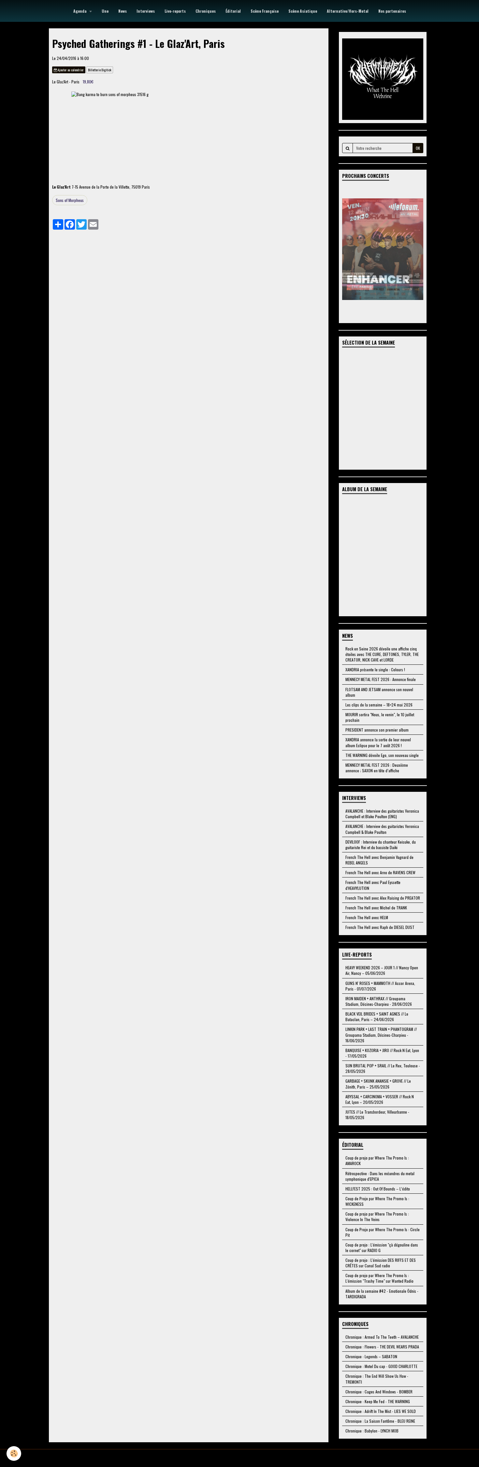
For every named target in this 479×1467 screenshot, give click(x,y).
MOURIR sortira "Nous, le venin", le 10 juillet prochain (379, 717)
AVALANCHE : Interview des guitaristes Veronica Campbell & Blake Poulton (382, 828)
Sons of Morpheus (70, 200)
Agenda (80, 11)
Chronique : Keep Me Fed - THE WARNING (377, 1401)
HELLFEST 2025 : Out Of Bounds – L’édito (377, 1188)
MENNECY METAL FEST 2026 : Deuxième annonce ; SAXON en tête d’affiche (376, 767)
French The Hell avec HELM (366, 917)
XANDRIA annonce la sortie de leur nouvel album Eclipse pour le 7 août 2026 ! (378, 742)
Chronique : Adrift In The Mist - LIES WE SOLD (380, 1411)
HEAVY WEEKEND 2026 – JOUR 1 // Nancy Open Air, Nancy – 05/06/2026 (381, 970)
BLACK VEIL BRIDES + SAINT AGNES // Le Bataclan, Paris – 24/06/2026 (376, 1016)
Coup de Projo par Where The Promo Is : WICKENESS (377, 1201)
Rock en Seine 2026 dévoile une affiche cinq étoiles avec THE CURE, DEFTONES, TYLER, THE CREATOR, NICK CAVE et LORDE (382, 654)
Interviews (146, 11)
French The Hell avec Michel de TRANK (376, 907)
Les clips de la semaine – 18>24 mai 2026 (379, 704)
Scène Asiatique (302, 11)
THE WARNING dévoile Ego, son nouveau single (382, 755)
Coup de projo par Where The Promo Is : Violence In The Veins (377, 1216)
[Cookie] (14, 1453)
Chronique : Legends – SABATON (371, 1356)
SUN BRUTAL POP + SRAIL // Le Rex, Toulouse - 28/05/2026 (382, 1068)
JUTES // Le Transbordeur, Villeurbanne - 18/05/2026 (377, 1114)
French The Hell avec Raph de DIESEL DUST (379, 927)
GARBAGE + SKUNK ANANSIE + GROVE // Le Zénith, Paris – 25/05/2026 (378, 1083)
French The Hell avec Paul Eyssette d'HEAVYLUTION (372, 884)
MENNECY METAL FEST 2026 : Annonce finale (380, 679)
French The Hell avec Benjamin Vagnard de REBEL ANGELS (379, 859)
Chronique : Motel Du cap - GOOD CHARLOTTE (381, 1366)
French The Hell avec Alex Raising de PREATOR (382, 898)
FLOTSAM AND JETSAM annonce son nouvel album (379, 692)
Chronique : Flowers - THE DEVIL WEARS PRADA (382, 1346)
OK (418, 148)
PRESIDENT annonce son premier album (377, 730)
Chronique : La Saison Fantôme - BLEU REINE (380, 1421)
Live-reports (175, 11)
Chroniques (206, 11)
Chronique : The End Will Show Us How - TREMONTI (376, 1378)
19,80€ (88, 81)
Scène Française (265, 11)
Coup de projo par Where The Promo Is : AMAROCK (377, 1160)
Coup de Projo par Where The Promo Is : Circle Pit (382, 1232)
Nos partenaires (392, 11)
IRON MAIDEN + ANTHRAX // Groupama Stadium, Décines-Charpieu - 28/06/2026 (378, 1001)
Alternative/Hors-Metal (348, 11)
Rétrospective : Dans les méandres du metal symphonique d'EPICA (379, 1176)
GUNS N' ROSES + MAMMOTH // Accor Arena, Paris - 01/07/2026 (380, 985)
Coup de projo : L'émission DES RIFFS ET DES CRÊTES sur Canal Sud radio (380, 1262)
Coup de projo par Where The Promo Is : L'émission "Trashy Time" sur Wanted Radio (379, 1278)
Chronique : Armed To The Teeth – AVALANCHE (382, 1337)
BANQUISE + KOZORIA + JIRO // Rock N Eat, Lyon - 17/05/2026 (382, 1053)
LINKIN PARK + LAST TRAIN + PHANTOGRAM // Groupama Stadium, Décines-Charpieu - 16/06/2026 (381, 1034)
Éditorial (233, 11)
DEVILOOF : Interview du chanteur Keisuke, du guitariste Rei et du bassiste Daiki (380, 844)
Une (105, 11)
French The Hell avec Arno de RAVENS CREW (380, 872)
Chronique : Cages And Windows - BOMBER (379, 1391)
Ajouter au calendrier (70, 69)
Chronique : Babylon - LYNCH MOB (372, 1430)
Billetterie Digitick (99, 69)
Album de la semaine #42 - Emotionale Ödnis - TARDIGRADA (381, 1293)
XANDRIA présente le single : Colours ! (375, 669)
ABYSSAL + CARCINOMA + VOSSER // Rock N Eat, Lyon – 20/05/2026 (379, 1099)
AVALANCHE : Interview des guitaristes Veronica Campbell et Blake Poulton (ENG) (382, 813)
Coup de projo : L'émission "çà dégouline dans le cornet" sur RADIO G (381, 1247)
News (122, 11)
